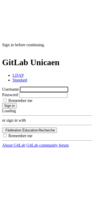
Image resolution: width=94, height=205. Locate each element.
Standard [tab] (20, 80)
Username (10, 89)
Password (10, 95)
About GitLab (13, 145)
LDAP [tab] (18, 75)
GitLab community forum (47, 145)
